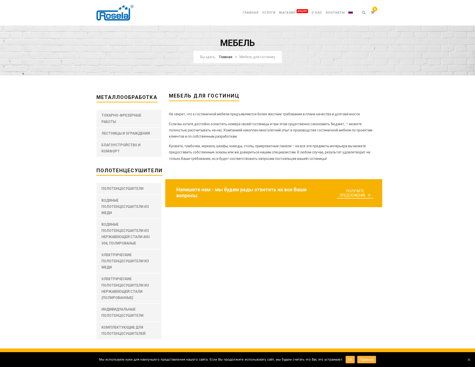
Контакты (335, 12)
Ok (350, 359)
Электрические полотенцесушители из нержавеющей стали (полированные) (125, 288)
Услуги (269, 12)
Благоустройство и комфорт (121, 148)
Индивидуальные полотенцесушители (122, 312)
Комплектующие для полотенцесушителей (123, 330)
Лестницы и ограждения (125, 133)
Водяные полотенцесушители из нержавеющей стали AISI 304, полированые (125, 233)
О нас (316, 12)
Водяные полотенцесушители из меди (125, 206)
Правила (367, 359)
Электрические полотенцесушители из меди (125, 261)
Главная (251, 12)
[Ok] (468, 359)
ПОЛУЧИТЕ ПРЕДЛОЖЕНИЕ (353, 193)
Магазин (293, 11)
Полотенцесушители (122, 189)
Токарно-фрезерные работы (121, 118)
